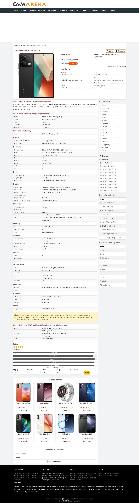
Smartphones (46, 473)
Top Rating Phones (56, 478)
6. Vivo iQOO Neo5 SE (108, 222)
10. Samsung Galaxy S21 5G (110, 237)
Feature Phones (58, 473)
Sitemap (90, 499)
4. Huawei (103, 262)
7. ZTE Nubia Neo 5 (107, 226)
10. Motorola (105, 285)
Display (15, 370)
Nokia (104, 126)
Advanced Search (82, 478)
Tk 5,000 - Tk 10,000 (107, 166)
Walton (105, 151)
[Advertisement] (69, 28)
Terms (59, 499)
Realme (105, 111)
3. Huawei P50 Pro (107, 210)
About (54, 499)
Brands (23, 10)
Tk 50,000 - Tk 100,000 (108, 187)
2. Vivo (102, 254)
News (104, 10)
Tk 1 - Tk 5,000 (105, 163)
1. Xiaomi (103, 250)
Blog (115, 475)
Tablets (44, 475)
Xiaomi (23, 46)
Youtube (109, 475)
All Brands (104, 156)
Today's (45, 478)
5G (49, 480)
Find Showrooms (55, 461)
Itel (103, 135)
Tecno (104, 129)
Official (112, 10)
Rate (87, 372)
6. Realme (103, 269)
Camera (30, 370)
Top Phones (51, 10)
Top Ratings (63, 10)
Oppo (104, 114)
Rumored (94, 473)
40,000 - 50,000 (25, 478)
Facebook (101, 473)
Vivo (103, 117)
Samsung (105, 108)
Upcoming (32, 10)
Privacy (65, 499)
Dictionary (55, 480)
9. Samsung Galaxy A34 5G (110, 234)
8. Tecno (103, 277)
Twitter (108, 473)
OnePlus (105, 123)
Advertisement (81, 499)
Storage (58, 370)
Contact (72, 499)
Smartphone (46, 125)
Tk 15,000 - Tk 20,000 (108, 172)
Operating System (19, 207)
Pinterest (115, 473)
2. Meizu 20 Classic (107, 207)
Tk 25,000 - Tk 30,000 (108, 178)
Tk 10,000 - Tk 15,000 (108, 169)
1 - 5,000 (17, 473)
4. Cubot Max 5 (105, 214)
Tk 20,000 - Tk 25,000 (108, 175)
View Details (23, 410)
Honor (104, 139)
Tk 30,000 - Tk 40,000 (108, 181)
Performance (74, 370)
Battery (44, 370)
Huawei (105, 142)
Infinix (104, 132)
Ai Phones (80, 480)
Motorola (105, 148)
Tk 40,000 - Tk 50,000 (108, 184)
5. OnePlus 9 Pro (106, 218)
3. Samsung (104, 258)
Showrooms (74, 10)
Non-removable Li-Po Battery (51, 297)
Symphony (106, 145)
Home (16, 10)
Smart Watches (54, 475)
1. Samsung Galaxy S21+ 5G (110, 203)
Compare (41, 10)
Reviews (95, 10)
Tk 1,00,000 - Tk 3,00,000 (109, 190)
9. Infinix (103, 281)
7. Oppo (103, 273)
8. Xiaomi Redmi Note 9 (109, 230)
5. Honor (103, 266)
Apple (104, 105)
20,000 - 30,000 (25, 475)
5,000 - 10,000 (26, 473)
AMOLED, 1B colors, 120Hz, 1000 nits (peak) (56, 187)
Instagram (101, 475)
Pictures (110, 51)
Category (85, 10)
